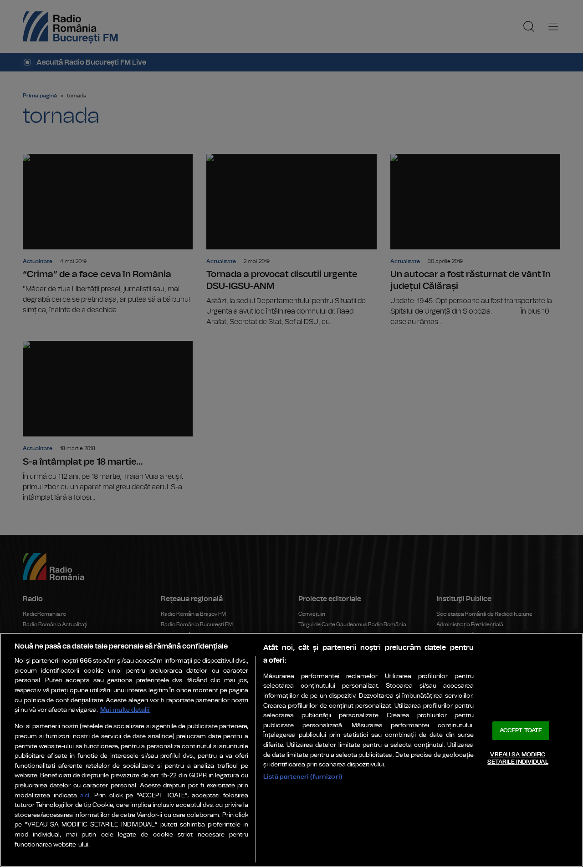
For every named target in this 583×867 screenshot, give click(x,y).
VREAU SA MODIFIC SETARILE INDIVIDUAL (517, 758)
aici (84, 796)
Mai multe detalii (125, 709)
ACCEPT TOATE (521, 731)
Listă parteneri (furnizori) (302, 776)
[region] (291, 750)
